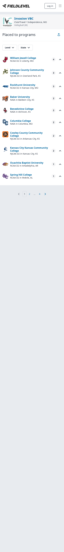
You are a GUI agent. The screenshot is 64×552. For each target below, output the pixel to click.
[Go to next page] (45, 194)
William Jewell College (23, 58)
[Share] (59, 34)
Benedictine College (21, 108)
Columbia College (20, 120)
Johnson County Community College (27, 71)
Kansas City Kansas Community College (29, 149)
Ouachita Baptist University (26, 162)
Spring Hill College (21, 174)
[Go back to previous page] (18, 194)
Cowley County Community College (26, 134)
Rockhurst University (22, 85)
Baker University (20, 97)
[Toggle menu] (60, 6)
